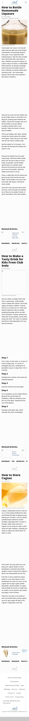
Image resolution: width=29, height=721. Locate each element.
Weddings (7, 689)
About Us (14, 689)
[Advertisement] (14, 98)
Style (22, 685)
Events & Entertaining (14, 678)
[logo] (14, 2)
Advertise (22, 689)
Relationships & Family (12, 685)
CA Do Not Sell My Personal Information (11, 702)
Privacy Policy (19, 697)
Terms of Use (9, 697)
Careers (18, 693)
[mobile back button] (3, 2)
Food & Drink (14, 681)
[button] (3, 2)
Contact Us (11, 693)
